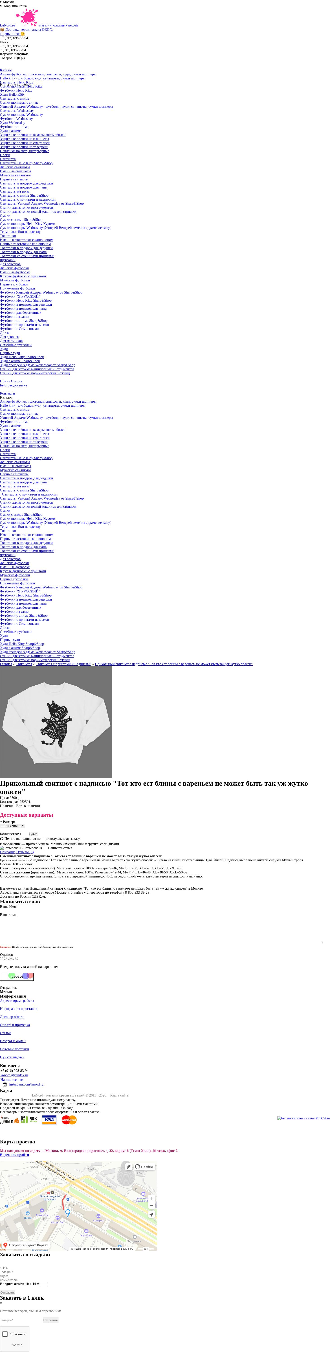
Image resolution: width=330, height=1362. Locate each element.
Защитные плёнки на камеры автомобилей (33, 135)
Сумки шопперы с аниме (19, 102)
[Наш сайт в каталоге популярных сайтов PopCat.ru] (303, 1118)
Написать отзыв (60, 848)
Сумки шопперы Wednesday (21, 114)
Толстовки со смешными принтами (27, 256)
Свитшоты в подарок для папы (24, 187)
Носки (5, 155)
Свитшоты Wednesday (17, 110)
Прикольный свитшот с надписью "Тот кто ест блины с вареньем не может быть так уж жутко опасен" (174, 664)
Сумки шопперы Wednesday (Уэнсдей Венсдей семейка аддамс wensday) (55, 228)
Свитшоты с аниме (14, 98)
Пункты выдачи (12, 1057)
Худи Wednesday (12, 123)
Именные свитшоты (15, 171)
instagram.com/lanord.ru (26, 1084)
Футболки (7, 260)
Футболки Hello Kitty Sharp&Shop (26, 300)
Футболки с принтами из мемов (24, 325)
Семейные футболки (16, 345)
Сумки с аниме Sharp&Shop (21, 220)
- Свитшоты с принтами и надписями (29, 494)
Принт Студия (11, 381)
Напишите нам (11, 1079)
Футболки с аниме (14, 127)
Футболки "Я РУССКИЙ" (20, 296)
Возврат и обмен (13, 1041)
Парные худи (10, 353)
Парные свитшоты (14, 179)
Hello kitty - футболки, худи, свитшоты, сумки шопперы (42, 78)
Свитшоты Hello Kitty (16, 82)
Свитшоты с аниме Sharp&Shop (24, 195)
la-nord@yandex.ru (14, 1075)
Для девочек (9, 337)
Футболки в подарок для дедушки (26, 304)
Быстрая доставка (13, 385)
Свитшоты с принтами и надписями (28, 199)
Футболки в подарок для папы (23, 308)
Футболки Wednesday (16, 119)
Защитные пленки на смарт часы (25, 143)
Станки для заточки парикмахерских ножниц (35, 373)
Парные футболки (14, 284)
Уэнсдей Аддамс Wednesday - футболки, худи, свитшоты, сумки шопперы (56, 106)
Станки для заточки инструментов (26, 207)
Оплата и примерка (15, 1025)
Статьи (5, 1033)
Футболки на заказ (14, 316)
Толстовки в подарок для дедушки (26, 248)
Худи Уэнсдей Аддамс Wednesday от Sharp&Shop (37, 365)
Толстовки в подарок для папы (23, 252)
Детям (4, 333)
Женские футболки (14, 268)
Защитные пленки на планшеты (24, 139)
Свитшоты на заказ (14, 191)
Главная (6, 664)
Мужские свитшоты (15, 175)
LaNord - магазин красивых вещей (58, 1095)
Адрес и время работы (17, 1000)
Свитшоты (8, 159)
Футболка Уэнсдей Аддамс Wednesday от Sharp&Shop (41, 292)
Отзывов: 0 (32, 848)
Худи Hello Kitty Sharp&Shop (22, 357)
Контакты (7, 393)
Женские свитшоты (15, 167)
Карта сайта (119, 1095)
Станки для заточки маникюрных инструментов (37, 369)
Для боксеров (10, 264)
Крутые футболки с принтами (23, 276)
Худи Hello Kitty (12, 94)
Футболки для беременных (20, 312)
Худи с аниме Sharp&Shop (20, 361)
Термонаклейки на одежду (20, 232)
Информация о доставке (18, 1009)
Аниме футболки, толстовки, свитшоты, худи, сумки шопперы (48, 74)
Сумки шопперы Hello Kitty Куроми (27, 224)
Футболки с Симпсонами (19, 329)
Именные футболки (15, 272)
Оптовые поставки (14, 1049)
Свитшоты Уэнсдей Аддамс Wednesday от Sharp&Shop (42, 203)
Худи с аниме (10, 131)
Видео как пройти (14, 1155)
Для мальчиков (11, 341)
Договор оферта (12, 1017)
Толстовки (8, 236)
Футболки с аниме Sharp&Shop (24, 320)
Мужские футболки (15, 280)
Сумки (5, 215)
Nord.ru (39, 29)
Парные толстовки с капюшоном (25, 244)
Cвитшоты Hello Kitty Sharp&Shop (26, 163)
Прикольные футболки (17, 288)
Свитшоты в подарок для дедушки (26, 183)
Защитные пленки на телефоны (24, 147)
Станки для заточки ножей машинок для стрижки (38, 211)
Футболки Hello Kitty (16, 90)
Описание (7, 852)
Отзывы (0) (25, 852)
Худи (4, 349)
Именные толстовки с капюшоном (26, 240)
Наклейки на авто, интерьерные (24, 151)
